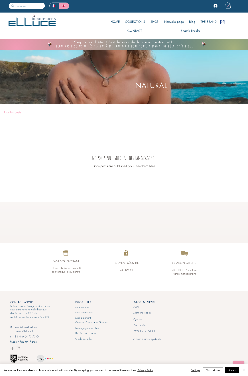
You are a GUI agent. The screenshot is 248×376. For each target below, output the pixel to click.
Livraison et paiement (86, 333)
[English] (64, 6)
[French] (54, 6)
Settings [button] (195, 370)
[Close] (243, 370)
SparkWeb (156, 339)
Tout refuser (213, 370)
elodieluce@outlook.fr (27, 327)
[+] (216, 6)
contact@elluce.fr (22, 331)
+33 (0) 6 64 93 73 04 (26, 336)
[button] (228, 5)
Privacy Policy (145, 370)
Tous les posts (12, 112)
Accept (232, 370)
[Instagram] (18, 348)
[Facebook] (12, 348)
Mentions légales (142, 312)
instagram (32, 306)
